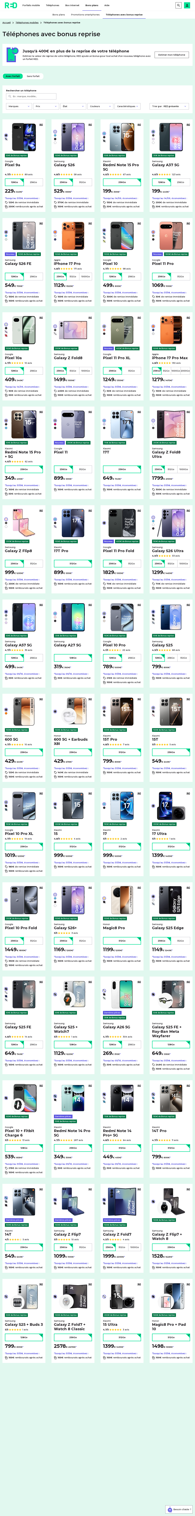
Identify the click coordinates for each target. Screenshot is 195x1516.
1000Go (85, 276)
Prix (38, 106)
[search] (179, 5)
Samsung (64, 163)
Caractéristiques (126, 106)
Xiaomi (121, 166)
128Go (14, 182)
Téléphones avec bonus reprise (124, 14)
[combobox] (31, 96)
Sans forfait (33, 76)
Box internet (72, 5)
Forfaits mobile (31, 5)
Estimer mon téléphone (171, 54)
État (65, 106)
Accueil (6, 22)
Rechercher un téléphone (21, 90)
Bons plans (91, 5)
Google (12, 163)
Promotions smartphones (85, 14)
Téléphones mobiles (27, 22)
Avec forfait (13, 76)
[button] (187, 5)
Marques (13, 106)
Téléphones (52, 5)
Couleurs (95, 106)
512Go (82, 182)
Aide (106, 5)
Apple (67, 262)
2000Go (185, 370)
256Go (33, 182)
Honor (11, 738)
